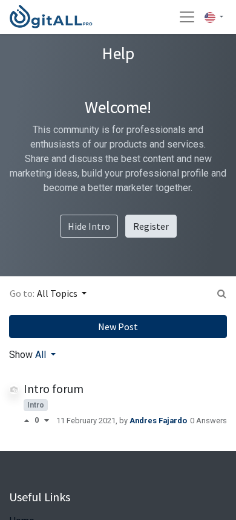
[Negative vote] (46, 420)
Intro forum (54, 388)
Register (151, 226)
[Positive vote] (29, 420)
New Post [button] (118, 326)
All (41, 354)
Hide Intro (89, 226)
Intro (35, 405)
